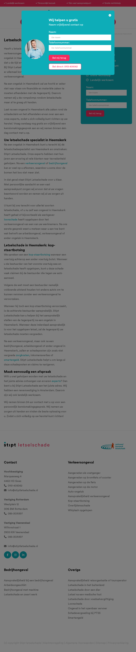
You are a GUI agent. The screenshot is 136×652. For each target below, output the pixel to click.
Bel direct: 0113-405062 (65, 66)
